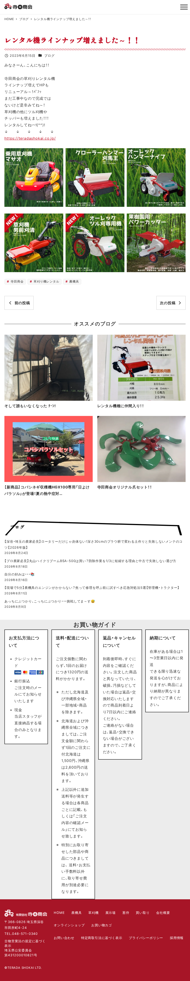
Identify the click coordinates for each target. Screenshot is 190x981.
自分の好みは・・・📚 (19, 574)
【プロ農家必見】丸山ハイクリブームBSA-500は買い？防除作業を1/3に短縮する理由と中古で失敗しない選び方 (90, 561)
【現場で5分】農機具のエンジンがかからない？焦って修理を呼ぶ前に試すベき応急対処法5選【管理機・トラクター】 (91, 588)
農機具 (73, 281)
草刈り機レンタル (45, 281)
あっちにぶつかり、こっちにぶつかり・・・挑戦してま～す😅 (49, 601)
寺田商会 (17, 281)
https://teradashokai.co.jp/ (30, 138)
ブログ (49, 55)
